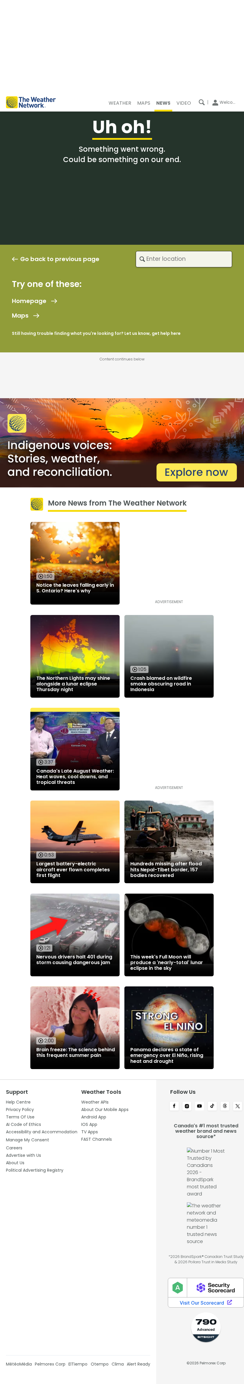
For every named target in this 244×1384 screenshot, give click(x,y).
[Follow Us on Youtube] (199, 1106)
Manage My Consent (27, 1140)
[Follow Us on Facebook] (174, 1106)
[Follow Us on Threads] (225, 1106)
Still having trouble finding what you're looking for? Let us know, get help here (96, 333)
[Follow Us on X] (237, 1106)
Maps (20, 315)
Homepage (29, 301)
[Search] (202, 102)
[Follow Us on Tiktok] (212, 1106)
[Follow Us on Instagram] (187, 1106)
